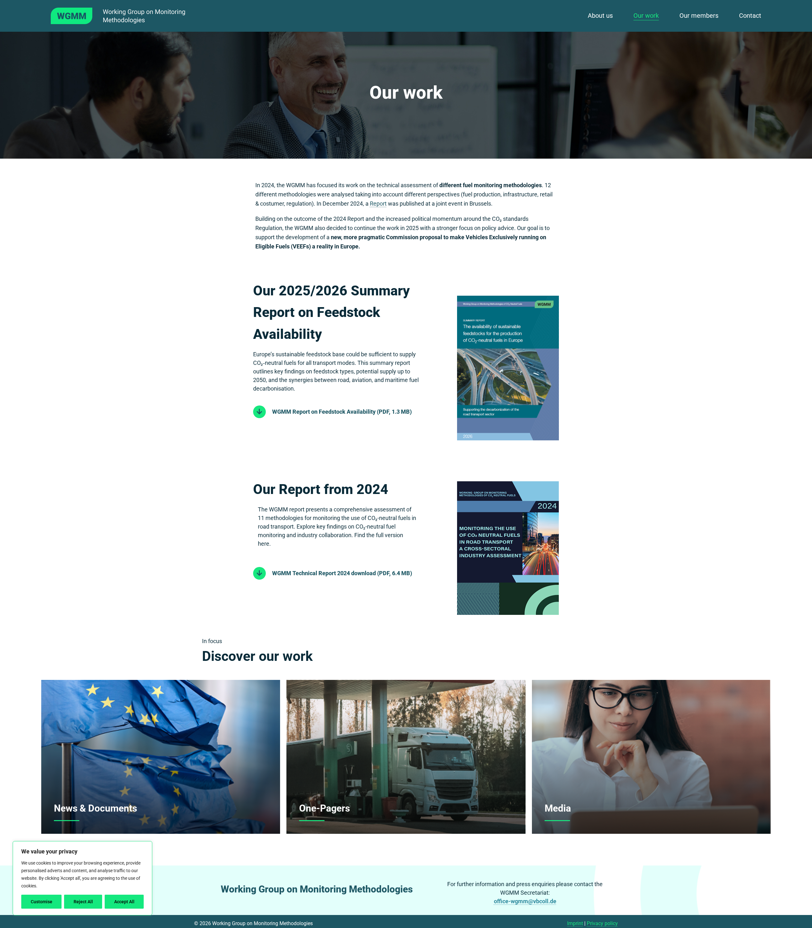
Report (378, 203)
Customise (41, 901)
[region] (82, 878)
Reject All (83, 901)
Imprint (575, 923)
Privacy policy (602, 923)
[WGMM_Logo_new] (127, 10)
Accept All (124, 901)
